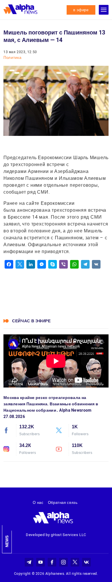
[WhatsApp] (74, 264)
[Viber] (63, 264)
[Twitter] (19, 264)
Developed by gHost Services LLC (56, 535)
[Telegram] (85, 264)
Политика (12, 57)
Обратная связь (63, 502)
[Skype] (52, 264)
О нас (38, 502)
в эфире (81, 10)
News (7, 541)
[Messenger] (41, 264)
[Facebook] (8, 264)
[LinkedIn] (30, 264)
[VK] (96, 264)
